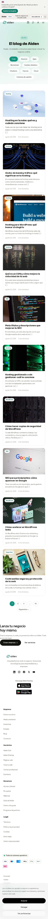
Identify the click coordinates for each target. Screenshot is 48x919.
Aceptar (24, 901)
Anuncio (24, 59)
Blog (5, 734)
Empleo (6, 729)
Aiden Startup (8, 755)
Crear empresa (9, 643)
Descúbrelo (36, 17)
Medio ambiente (9, 719)
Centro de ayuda (9, 806)
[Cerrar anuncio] (45, 16)
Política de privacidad (11, 827)
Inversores (7, 724)
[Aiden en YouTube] (34, 672)
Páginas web (8, 760)
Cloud (36, 71)
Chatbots (13, 71)
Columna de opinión (24, 77)
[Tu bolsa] (28, 22)
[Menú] (43, 22)
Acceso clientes (9, 786)
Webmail (6, 796)
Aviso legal (7, 837)
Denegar (24, 907)
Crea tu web (7, 765)
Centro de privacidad (11, 841)
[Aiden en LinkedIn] (14, 672)
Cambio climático (30, 65)
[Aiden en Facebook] (24, 672)
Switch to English (9, 11)
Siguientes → (24, 609)
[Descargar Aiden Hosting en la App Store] (24, 685)
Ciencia (25, 71)
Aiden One (7, 750)
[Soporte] (33, 22)
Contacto (7, 739)
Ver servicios (30, 643)
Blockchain (15, 65)
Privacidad (6, 876)
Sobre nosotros (9, 715)
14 (36, 604)
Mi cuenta (7, 791)
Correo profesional (10, 770)
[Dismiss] (44, 7)
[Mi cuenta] (38, 22)
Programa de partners (11, 810)
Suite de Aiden (8, 801)
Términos (6, 822)
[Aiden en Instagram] (19, 672)
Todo (14, 59)
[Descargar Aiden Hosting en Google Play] (24, 692)
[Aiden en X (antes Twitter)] (29, 672)
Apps (34, 59)
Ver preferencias (24, 913)
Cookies (6, 832)
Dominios (7, 774)
